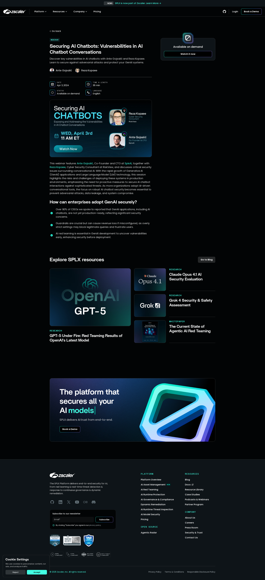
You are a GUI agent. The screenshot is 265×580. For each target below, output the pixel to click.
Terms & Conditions (174, 571)
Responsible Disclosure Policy (201, 571)
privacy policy (95, 525)
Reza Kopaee (58, 167)
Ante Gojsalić (85, 163)
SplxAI (128, 163)
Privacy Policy (155, 571)
